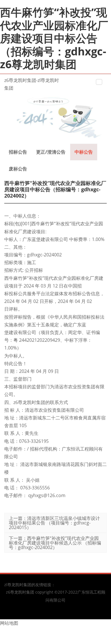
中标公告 (84, 152)
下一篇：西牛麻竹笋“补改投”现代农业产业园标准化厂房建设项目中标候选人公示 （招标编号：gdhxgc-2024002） (55, 542)
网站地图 (9, 623)
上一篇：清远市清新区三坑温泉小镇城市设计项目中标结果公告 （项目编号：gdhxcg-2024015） (54, 522)
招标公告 (18, 152)
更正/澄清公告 (50, 152)
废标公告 (18, 169)
